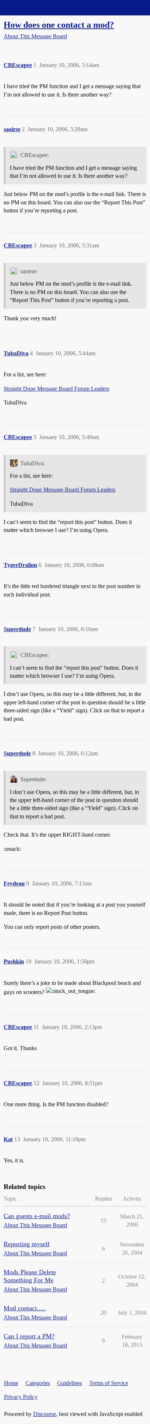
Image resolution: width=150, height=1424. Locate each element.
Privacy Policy (21, 1397)
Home (11, 1383)
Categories (37, 1383)
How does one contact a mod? (59, 25)
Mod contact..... (25, 1308)
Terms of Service (108, 1383)
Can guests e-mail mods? (37, 1216)
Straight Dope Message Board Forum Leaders (56, 389)
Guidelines (69, 1383)
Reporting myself (27, 1244)
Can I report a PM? (29, 1336)
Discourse (44, 1414)
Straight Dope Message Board (38, 7)
